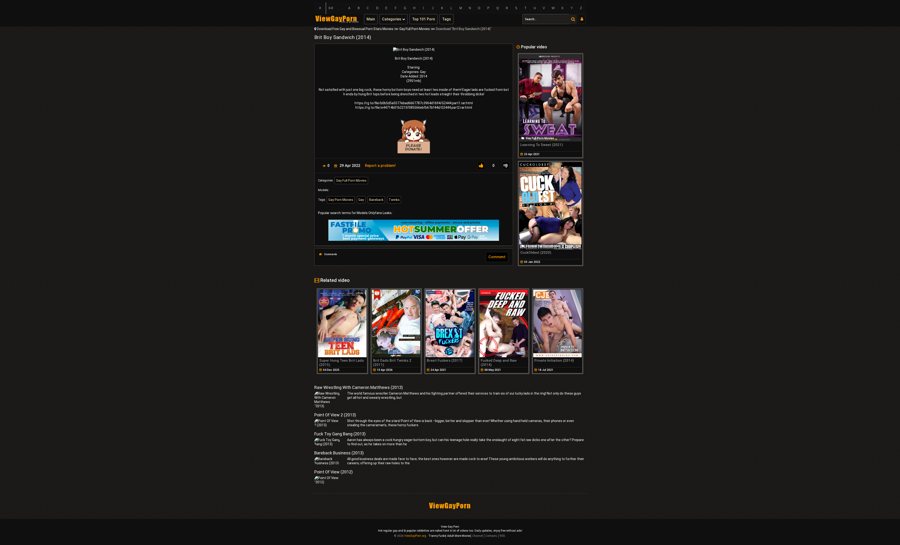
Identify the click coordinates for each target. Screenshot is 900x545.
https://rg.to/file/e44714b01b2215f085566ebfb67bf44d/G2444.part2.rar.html (413, 107)
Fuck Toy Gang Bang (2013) (340, 433)
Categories (392, 19)
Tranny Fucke (437, 535)
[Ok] (481, 165)
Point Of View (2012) (333, 471)
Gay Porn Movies (340, 200)
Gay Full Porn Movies (414, 29)
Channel (477, 535)
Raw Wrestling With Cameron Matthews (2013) (358, 387)
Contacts (491, 535)
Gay (361, 200)
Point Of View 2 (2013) (335, 414)
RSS (502, 535)
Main (371, 19)
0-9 (331, 8)
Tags (446, 19)
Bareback (376, 200)
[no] (505, 165)
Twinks (394, 200)
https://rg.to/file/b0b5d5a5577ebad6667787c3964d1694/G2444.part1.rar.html (414, 103)
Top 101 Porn (423, 19)
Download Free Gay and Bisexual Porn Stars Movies (355, 29)
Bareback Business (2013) (339, 452)
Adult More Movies (459, 535)
